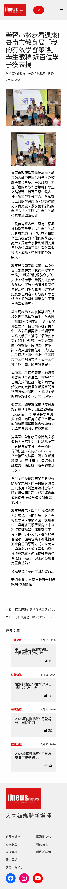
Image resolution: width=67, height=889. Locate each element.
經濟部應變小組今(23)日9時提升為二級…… (33, 686)
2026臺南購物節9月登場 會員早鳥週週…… (33, 721)
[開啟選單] (61, 10)
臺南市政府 (18, 73)
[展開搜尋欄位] (38, 10)
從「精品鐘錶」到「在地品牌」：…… (32, 609)
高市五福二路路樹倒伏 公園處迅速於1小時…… (31, 651)
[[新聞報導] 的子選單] (19, 836)
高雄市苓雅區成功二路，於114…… (27, 617)
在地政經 (39, 73)
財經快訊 (16, 674)
